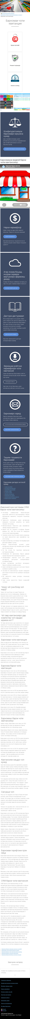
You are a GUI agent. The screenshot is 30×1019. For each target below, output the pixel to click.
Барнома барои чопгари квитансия (10, 953)
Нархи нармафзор (10, 236)
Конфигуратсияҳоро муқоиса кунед (9, 983)
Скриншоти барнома (6, 980)
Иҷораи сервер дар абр (11, 288)
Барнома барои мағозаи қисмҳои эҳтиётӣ (12, 949)
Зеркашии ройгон (10, 381)
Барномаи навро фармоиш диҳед (14, 476)
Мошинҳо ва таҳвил (10, 495)
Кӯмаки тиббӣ (8, 491)
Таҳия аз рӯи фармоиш (6, 1003)
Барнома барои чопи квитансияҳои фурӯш (12, 951)
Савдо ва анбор (8, 486)
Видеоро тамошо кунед (6, 986)
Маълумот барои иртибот (12, 429)
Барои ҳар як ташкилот (10, 498)
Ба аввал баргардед (5, 1006)
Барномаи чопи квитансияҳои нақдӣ (10, 950)
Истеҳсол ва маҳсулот (10, 488)
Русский (4, 1010)
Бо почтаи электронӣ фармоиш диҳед (15, 424)
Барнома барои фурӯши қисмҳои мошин (11, 954)
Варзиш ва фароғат (9, 494)
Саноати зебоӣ (8, 492)
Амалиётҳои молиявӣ (10, 489)
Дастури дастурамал (10, 334)
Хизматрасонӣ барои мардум (12, 497)
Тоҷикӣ (4, 1009)
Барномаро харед (5, 1000)
